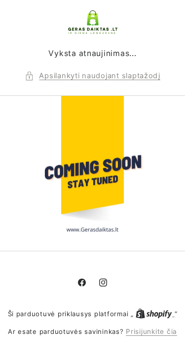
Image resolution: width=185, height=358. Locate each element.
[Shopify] (155, 314)
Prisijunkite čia (151, 331)
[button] (92, 76)
